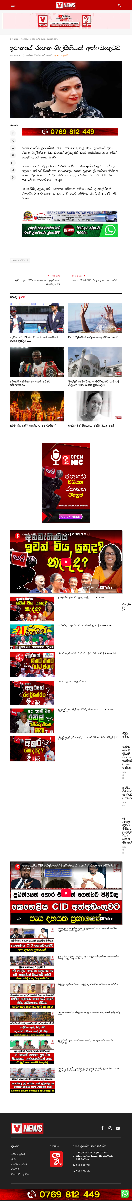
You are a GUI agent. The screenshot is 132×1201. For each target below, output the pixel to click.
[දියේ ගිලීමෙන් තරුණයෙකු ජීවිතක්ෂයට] (95, 318)
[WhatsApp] (13, 177)
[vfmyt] (66, 21)
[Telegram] (13, 170)
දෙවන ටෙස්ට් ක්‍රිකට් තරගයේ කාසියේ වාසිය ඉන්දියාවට (34, 339)
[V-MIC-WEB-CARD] (66, 483)
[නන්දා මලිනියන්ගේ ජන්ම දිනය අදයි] (95, 406)
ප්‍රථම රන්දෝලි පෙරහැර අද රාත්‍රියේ (33, 425)
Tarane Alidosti (19, 260)
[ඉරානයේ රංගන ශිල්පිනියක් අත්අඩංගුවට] (66, 89)
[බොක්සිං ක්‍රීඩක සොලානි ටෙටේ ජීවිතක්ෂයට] (37, 362)
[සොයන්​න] (119, 5)
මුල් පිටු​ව (14, 39)
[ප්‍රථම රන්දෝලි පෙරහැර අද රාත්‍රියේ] (37, 406)
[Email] (13, 163)
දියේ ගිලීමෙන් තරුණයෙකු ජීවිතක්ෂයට (93, 337)
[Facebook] (13, 133)
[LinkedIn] (13, 148)
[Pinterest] (13, 155)
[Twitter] (13, 141)
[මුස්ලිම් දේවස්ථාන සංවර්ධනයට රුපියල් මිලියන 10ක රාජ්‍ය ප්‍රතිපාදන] (95, 362)
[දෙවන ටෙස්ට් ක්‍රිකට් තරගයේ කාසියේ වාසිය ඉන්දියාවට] (37, 318)
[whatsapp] (70, 230)
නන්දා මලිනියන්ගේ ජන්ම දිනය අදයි (91, 425)
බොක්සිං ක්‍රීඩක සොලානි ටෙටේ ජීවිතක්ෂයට (30, 383)
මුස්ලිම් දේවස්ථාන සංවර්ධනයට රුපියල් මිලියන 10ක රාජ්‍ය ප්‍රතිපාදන (93, 383)
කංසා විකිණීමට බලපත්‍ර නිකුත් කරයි (94, 280)
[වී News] (66, 5)
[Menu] (13, 5)
